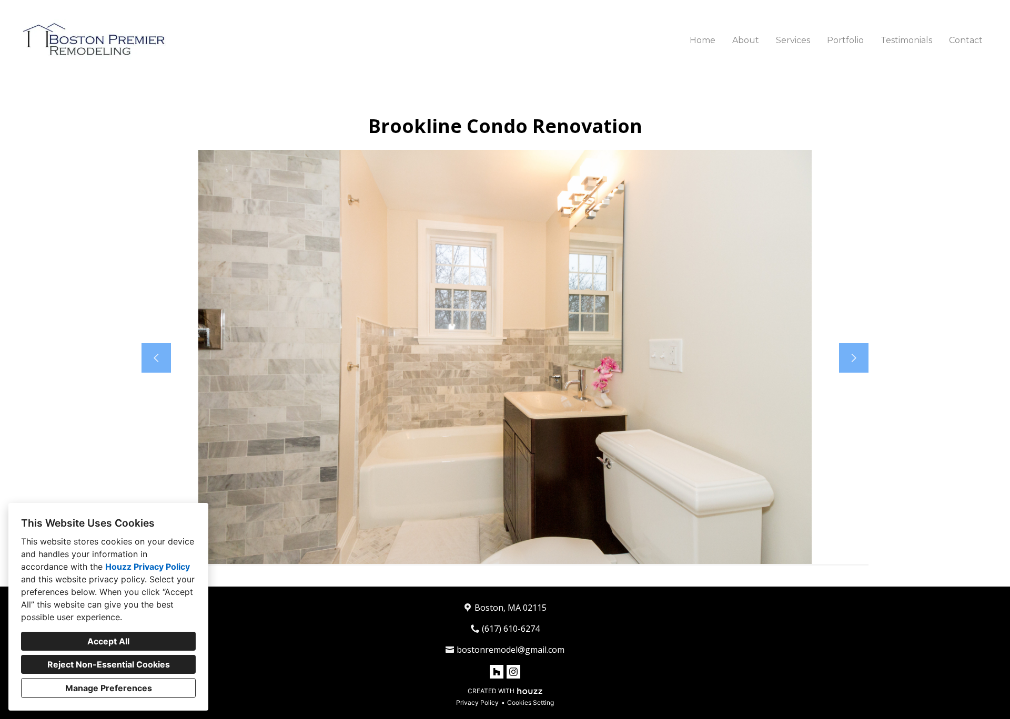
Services (793, 40)
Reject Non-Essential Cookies (108, 664)
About (745, 40)
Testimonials (906, 40)
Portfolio (845, 40)
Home (702, 40)
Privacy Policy (477, 702)
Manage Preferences (108, 688)
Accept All (108, 641)
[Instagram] (513, 672)
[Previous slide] (156, 358)
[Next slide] (853, 358)
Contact (966, 40)
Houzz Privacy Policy (147, 566)
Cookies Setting (530, 702)
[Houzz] (496, 672)
